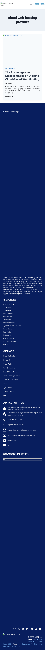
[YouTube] (40, 629)
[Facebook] (14, 629)
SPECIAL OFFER (8, 392)
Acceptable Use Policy (10, 380)
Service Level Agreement (11, 376)
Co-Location (7, 335)
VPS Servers (7, 307)
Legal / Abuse (7, 388)
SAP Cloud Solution (9, 341)
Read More (10, 96)
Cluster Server (7, 329)
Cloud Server (7, 310)
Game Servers (8, 316)
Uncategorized (10, 68)
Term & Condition (9, 368)
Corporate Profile (9, 356)
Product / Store (12, 441)
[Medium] (36, 629)
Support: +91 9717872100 (16, 425)
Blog (4, 396)
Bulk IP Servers (8, 313)
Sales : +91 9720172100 (15, 419)
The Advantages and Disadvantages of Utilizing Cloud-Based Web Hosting (22, 76)
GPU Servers (7, 320)
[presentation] (22, 49)
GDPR (5, 384)
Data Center (7, 332)
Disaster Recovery (9, 338)
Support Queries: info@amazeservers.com (22, 430)
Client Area (37, 4)
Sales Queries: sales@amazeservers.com (21, 435)
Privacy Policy (7, 364)
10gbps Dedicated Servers (12, 326)
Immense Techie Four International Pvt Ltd (22, 645)
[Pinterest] (31, 629)
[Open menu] (31, 4)
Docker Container (9, 323)
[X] (19, 629)
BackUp (5, 344)
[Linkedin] (23, 629)
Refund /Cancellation (10, 372)
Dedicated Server (9, 304)
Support (42, 4)
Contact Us (6, 360)
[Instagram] (27, 629)
